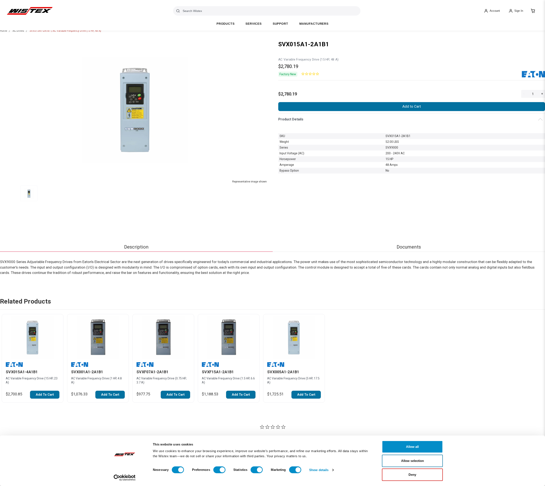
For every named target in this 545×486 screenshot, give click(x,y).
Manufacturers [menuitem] (313, 23)
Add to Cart (411, 106)
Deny (412, 474)
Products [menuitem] (225, 23)
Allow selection (412, 461)
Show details (318, 470)
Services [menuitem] (253, 23)
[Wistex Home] (30, 11)
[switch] (219, 469)
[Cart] (533, 11)
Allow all (412, 446)
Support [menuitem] (280, 23)
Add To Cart (45, 394)
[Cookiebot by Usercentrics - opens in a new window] (124, 477)
